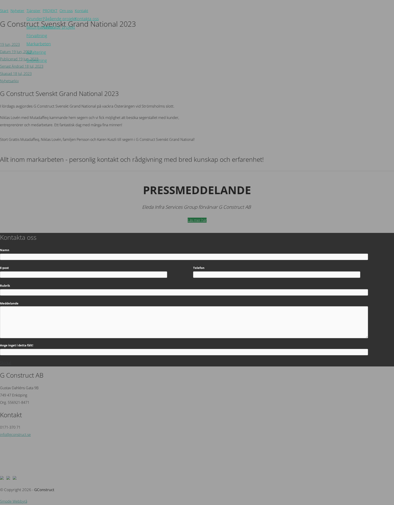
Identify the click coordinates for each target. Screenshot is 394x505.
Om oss (66, 10)
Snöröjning (36, 60)
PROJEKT (50, 10)
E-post (4, 268)
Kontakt (81, 10)
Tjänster (33, 10)
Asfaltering (36, 52)
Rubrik (5, 285)
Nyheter (17, 10)
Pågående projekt (59, 18)
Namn (4, 250)
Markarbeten (38, 43)
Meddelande (9, 303)
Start (4, 10)
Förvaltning (36, 35)
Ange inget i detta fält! (16, 345)
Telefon (199, 268)
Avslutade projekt (59, 27)
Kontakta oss (87, 18)
